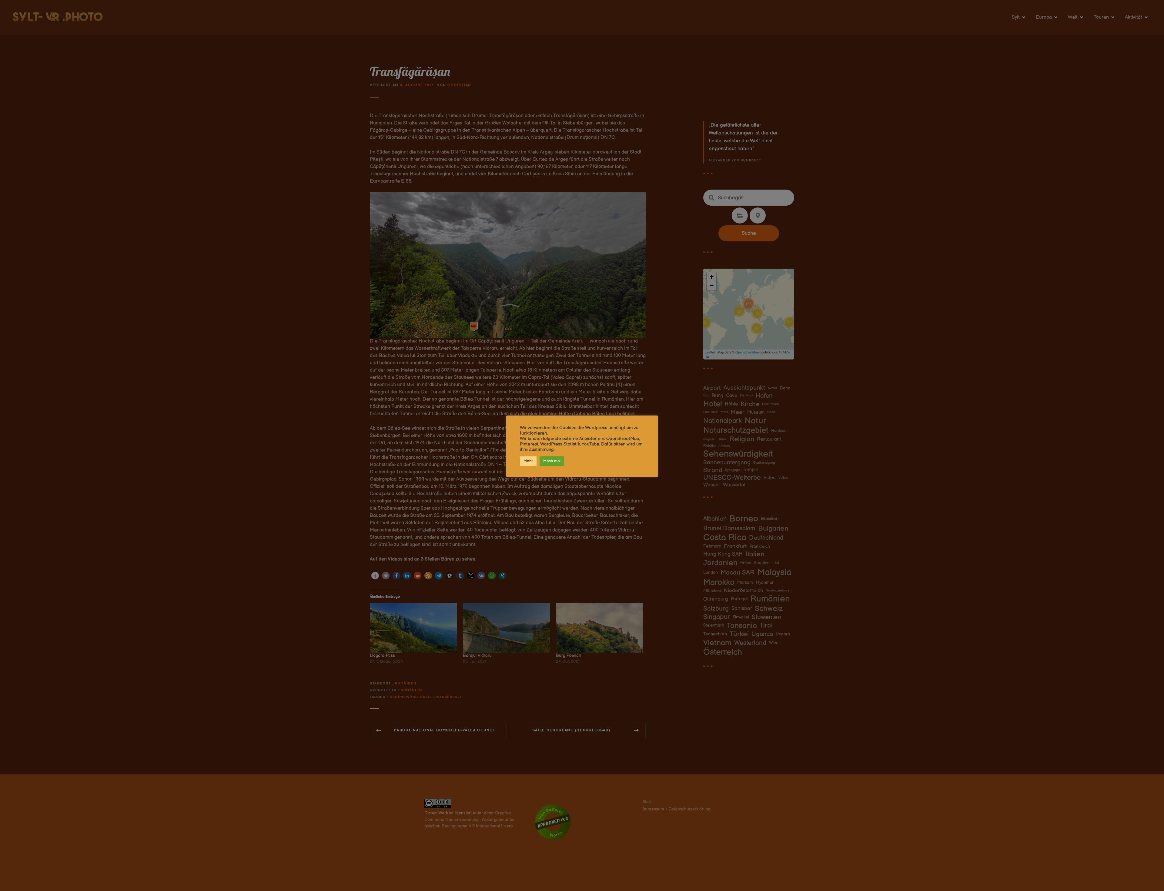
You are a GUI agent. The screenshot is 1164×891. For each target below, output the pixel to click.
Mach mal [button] (551, 461)
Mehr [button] (528, 461)
